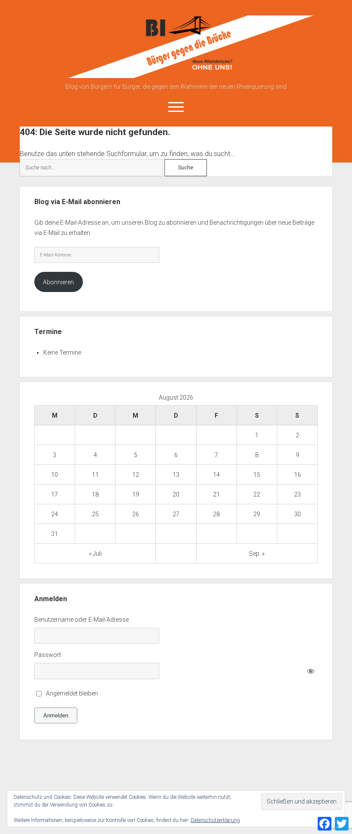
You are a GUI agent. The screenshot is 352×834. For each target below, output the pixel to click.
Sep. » (256, 553)
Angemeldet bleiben (72, 693)
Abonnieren (58, 282)
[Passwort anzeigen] (310, 671)
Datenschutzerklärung (215, 820)
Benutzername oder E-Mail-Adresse (81, 619)
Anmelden (55, 715)
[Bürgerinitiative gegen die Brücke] (176, 75)
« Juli (95, 553)
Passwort (47, 654)
